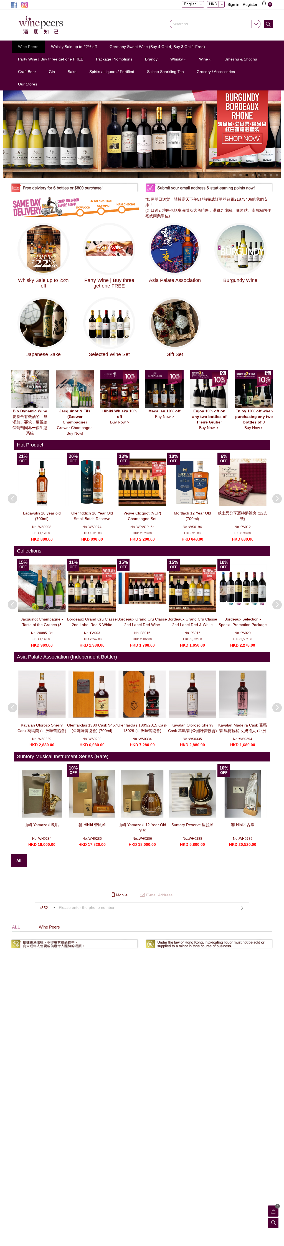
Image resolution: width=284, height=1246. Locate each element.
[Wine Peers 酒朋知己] (48, 25)
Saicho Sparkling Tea (165, 71)
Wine (204, 59)
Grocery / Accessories (216, 71)
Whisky (177, 59)
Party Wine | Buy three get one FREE (50, 59)
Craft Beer (27, 71)
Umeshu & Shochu (240, 59)
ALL (16, 927)
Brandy (151, 59)
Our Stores (27, 84)
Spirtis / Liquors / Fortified (111, 71)
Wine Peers (28, 46)
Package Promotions (114, 59)
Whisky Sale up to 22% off (74, 46)
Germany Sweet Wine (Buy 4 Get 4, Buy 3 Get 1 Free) (157, 46)
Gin (52, 71)
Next (274, 496)
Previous (9, 496)
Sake (72, 71)
